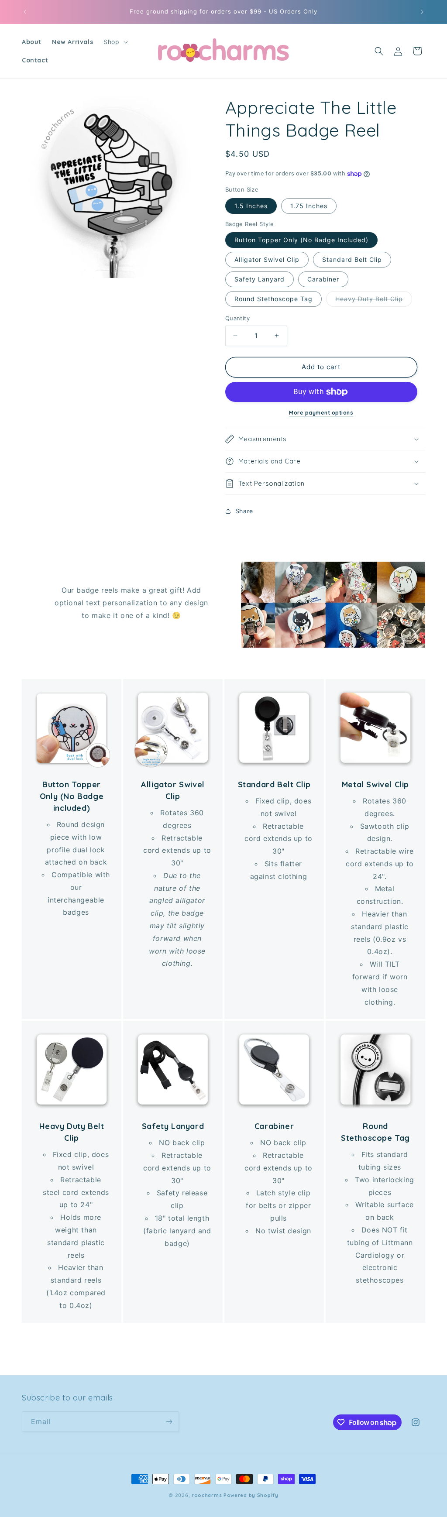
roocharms (207, 1495)
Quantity (237, 318)
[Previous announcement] (24, 11)
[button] (114, 42)
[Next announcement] (422, 11)
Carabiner (323, 279)
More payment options (321, 412)
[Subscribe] (169, 1421)
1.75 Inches (308, 205)
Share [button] (244, 511)
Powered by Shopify (251, 1495)
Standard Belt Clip (352, 259)
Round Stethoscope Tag (273, 298)
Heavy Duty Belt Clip (373, 301)
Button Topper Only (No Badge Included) (301, 240)
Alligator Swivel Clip (266, 259)
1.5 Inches (251, 205)
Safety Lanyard (259, 279)
